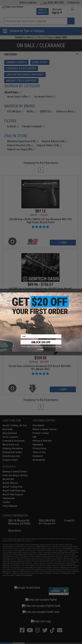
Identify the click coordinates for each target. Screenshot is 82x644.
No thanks (41, 349)
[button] (41, 343)
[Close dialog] (2, 294)
